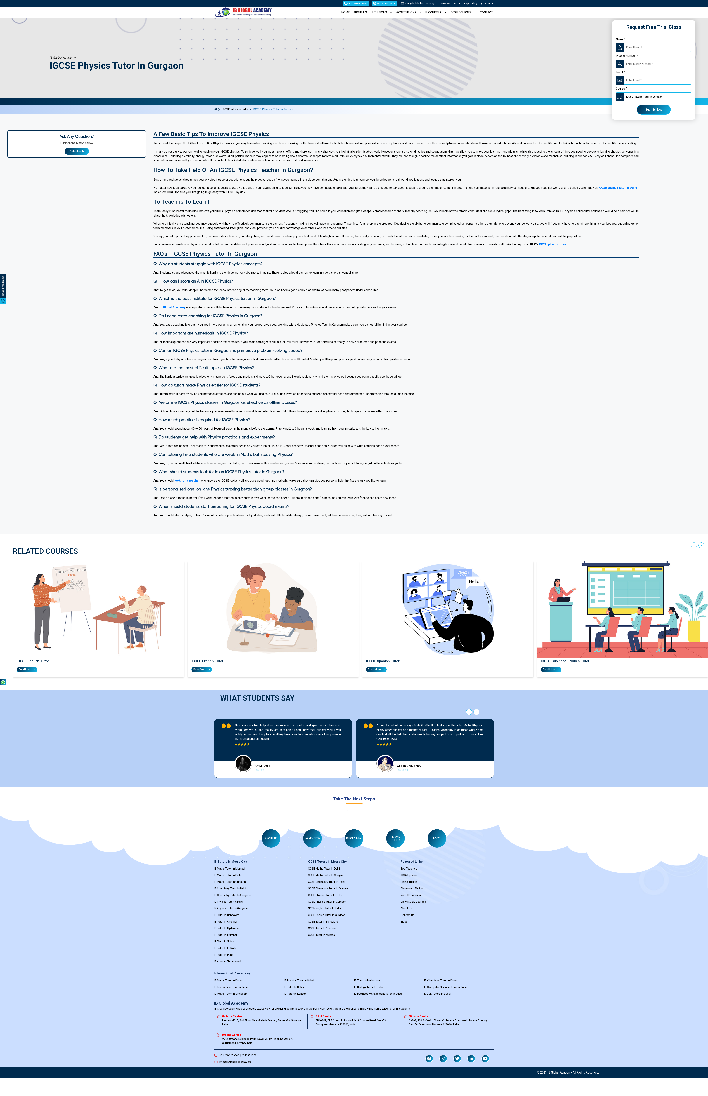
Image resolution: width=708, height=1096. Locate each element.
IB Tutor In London (295, 993)
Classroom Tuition (412, 888)
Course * (621, 88)
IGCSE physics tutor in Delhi (617, 187)
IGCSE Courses (460, 12)
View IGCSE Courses (413, 901)
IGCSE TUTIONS (405, 12)
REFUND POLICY (395, 838)
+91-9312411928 (386, 3)
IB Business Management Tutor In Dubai (378, 993)
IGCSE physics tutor (552, 244)
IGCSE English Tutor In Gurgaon (326, 915)
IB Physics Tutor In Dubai (299, 980)
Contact (486, 12)
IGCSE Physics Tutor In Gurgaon (326, 901)
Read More (25, 669)
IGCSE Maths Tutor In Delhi (323, 868)
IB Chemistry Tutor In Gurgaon (232, 895)
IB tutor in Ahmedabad (227, 961)
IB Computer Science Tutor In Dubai (445, 987)
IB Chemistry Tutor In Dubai (440, 980)
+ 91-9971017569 (358, 3)
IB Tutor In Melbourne (367, 980)
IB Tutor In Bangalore (226, 915)
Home (345, 12)
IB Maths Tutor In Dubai (228, 980)
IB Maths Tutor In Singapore (231, 993)
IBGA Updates (409, 875)
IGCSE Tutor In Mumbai (321, 935)
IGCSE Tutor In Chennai (321, 928)
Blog (474, 3)
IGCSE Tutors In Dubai (437, 993)
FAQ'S (436, 838)
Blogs (404, 921)
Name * (620, 39)
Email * (620, 72)
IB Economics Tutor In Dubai (231, 987)
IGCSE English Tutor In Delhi (324, 908)
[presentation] (694, 546)
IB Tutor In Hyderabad (227, 928)
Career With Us (448, 3)
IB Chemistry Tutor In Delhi (230, 888)
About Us (406, 908)
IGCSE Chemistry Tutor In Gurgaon (328, 888)
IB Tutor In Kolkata (225, 948)
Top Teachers (409, 868)
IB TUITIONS (379, 12)
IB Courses (433, 12)
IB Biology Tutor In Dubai (369, 987)
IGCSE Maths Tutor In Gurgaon (325, 875)
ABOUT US (360, 12)
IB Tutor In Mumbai (225, 935)
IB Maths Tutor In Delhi (227, 875)
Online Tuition (409, 882)
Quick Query (486, 3)
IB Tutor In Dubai (294, 987)
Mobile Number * (627, 55)
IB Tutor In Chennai (225, 921)
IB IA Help (464, 3)
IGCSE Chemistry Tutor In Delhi (326, 882)
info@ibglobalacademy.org (420, 3)
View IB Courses (411, 895)
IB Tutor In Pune (223, 954)
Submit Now (653, 109)
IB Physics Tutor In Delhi (228, 901)
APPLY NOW (312, 838)
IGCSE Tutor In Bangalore (322, 921)
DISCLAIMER (354, 838)
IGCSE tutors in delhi (235, 109)
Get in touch (77, 151)
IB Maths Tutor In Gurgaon (230, 882)
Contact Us (407, 915)
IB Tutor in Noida (224, 941)
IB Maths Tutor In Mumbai (229, 868)
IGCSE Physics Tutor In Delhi (324, 895)
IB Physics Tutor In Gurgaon (231, 908)
